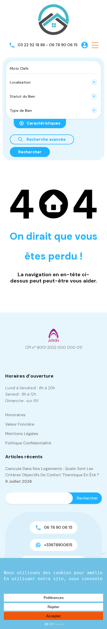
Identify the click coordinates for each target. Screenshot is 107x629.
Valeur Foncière (19, 424)
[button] (95, 45)
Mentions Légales (21, 433)
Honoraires (15, 415)
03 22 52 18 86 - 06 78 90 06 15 (47, 45)
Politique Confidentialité (28, 443)
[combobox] (53, 82)
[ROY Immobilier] (53, 19)
